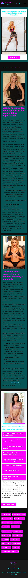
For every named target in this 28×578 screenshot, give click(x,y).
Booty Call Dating (18, 531)
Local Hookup (15, 547)
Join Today (14, 57)
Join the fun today (8, 504)
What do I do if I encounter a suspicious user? (11, 471)
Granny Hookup (6, 543)
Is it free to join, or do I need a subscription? (11, 477)
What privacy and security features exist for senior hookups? (12, 453)
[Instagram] (14, 568)
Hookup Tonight (16, 543)
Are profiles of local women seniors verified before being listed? (13, 460)
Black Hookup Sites (7, 531)
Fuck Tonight (5, 539)
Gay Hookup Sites (15, 539)
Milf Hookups (15, 551)
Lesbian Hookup (6, 547)
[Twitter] (19, 568)
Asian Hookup (5, 527)
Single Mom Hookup (19, 518)
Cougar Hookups (6, 535)
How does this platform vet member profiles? (13, 447)
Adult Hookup (17, 523)
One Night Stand (6, 514)
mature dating (11, 225)
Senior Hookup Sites (7, 518)
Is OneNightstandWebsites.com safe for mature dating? (13, 434)
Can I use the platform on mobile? (12, 465)
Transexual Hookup (7, 523)
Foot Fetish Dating (17, 535)
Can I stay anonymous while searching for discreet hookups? (13, 440)
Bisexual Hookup (15, 527)
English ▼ (19, 4)
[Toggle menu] (24, 3)
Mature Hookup (6, 551)
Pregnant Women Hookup (19, 514)
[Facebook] (9, 568)
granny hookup (15, 382)
